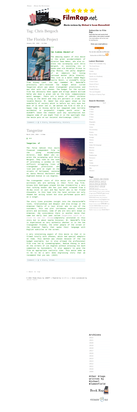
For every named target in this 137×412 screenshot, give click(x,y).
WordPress (65, 278)
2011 (97, 181)
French (99, 193)
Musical (91, 147)
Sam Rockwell (105, 205)
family (94, 193)
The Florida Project (42, 39)
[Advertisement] (99, 244)
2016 (91, 186)
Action (91, 119)
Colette (91, 71)
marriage (91, 201)
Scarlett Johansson (94, 207)
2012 (103, 181)
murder (98, 203)
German (96, 195)
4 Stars (91, 114)
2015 (104, 184)
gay (104, 193)
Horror (91, 142)
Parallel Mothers (94, 89)
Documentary (93, 129)
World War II (105, 209)
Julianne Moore (93, 199)
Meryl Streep (104, 201)
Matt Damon (97, 201)
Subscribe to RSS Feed (97, 55)
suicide (101, 208)
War (90, 168)
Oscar (104, 203)
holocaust (92, 197)
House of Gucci (94, 84)
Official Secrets (94, 69)
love (108, 199)
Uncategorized (93, 165)
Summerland (93, 79)
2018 (102, 186)
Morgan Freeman (93, 203)
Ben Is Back (93, 74)
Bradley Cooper (97, 191)
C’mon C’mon (93, 81)
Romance (92, 158)
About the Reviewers (41, 6)
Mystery (91, 150)
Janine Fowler (32, 280)
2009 (106, 179)
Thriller (91, 163)
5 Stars (91, 117)
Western (91, 170)
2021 (91, 340)
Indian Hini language (95, 145)
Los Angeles (103, 199)
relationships (97, 205)
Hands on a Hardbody (96, 76)
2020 (97, 189)
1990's (91, 179)
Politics (91, 153)
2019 (91, 189)
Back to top (34, 272)
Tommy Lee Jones (97, 209)
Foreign (91, 137)
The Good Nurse (94, 66)
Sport (91, 160)
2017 (96, 186)
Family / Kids (93, 135)
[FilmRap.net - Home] (68, 26)
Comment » (32, 122)
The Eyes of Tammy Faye (97, 94)
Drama (91, 132)
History (91, 140)
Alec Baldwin (102, 189)
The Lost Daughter (95, 92)
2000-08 (98, 179)
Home (29, 6)
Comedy (92, 124)
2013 (91, 184)
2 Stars (91, 109)
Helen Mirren (102, 195)
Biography (92, 122)
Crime (91, 127)
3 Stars (91, 112)
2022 (91, 338)
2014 (97, 184)
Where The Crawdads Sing (97, 63)
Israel (97, 197)
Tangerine (35, 130)
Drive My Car (93, 86)
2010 (91, 181)
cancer (103, 191)
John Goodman (103, 197)
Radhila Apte (93, 155)
